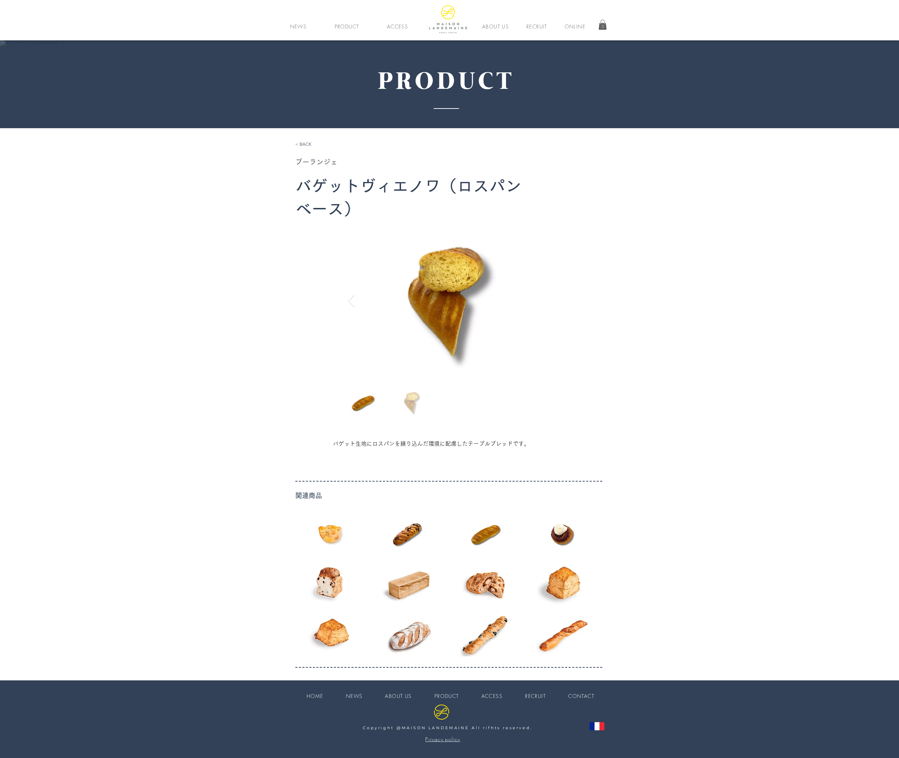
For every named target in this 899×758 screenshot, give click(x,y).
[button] (347, 26)
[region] (331, 534)
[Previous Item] (351, 301)
